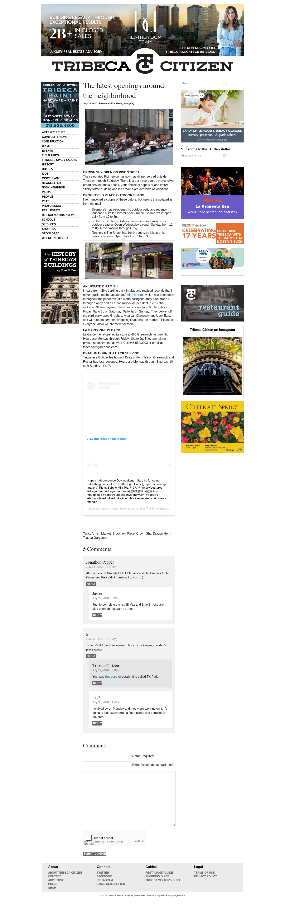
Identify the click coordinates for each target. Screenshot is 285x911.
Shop (52, 887)
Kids (45, 173)
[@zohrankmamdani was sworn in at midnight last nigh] (212, 366)
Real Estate (51, 210)
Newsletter (51, 182)
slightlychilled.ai (177, 895)
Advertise (56, 880)
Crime (46, 146)
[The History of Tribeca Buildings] (60, 286)
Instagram (105, 880)
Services (49, 224)
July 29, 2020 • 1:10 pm (106, 670)
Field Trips (50, 155)
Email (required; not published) (153, 764)
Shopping (49, 228)
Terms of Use (204, 872)
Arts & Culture (53, 132)
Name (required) (143, 756)
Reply (91, 583)
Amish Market (134, 294)
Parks (46, 192)
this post (111, 676)
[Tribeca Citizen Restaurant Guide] (212, 320)
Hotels (47, 169)
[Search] (225, 83)
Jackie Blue (139, 895)
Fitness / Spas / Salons (59, 159)
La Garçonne (98, 537)
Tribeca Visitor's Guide (163, 880)
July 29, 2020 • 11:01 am (101, 638)
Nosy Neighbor (53, 187)
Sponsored (50, 233)
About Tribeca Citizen (65, 872)
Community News (55, 136)
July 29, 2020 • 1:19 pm (106, 598)
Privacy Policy (205, 876)
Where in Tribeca (55, 238)
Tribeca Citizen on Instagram (212, 330)
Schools (48, 219)
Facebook (104, 876)
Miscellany (51, 178)
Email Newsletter (111, 884)
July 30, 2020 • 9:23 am (106, 702)
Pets (45, 201)
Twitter (103, 872)
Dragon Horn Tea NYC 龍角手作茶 (132, 508)
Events (47, 150)
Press (53, 884)
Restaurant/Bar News (59, 215)
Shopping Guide (157, 876)
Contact (54, 876)
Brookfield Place (123, 533)
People (47, 196)
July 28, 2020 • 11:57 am (101, 566)
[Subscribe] (224, 155)
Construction (52, 141)
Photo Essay (52, 205)
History (48, 164)
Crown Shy (143, 533)
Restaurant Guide (159, 872)
